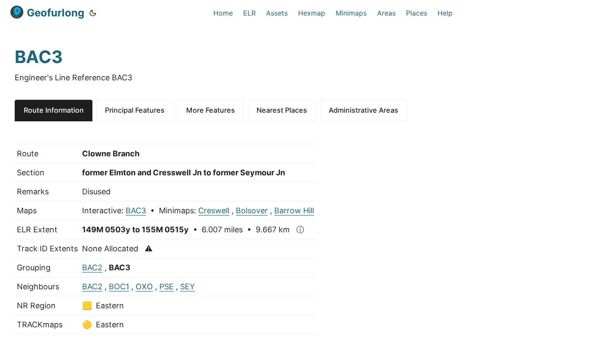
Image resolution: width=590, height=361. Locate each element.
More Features (210, 110)
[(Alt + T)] (93, 13)
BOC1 (119, 286)
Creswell (213, 210)
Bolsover (252, 210)
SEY (187, 286)
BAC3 (136, 210)
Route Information (54, 110)
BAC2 (92, 267)
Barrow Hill (294, 210)
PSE (166, 286)
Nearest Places (282, 110)
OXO (144, 286)
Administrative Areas (363, 110)
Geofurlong (55, 12)
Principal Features (135, 110)
